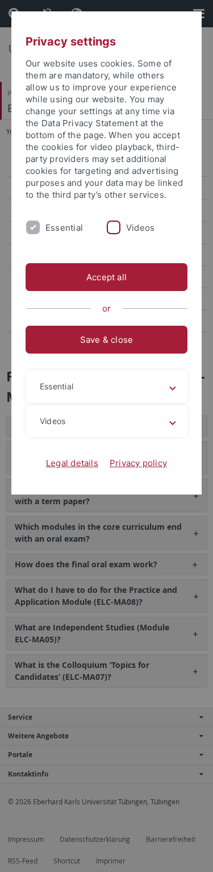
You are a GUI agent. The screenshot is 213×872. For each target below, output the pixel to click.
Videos (140, 227)
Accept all (106, 277)
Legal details (72, 463)
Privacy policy (138, 463)
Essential (64, 227)
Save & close (106, 339)
